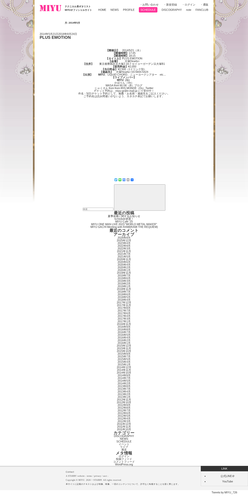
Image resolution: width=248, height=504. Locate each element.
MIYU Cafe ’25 (124, 221)
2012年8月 (124, 407)
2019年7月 (124, 275)
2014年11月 (124, 370)
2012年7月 (124, 410)
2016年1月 (124, 343)
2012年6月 (124, 413)
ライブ (124, 446)
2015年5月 (124, 359)
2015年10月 (124, 351)
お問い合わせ (150, 4)
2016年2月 (124, 340)
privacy (97, 476)
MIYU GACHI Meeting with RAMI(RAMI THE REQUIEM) (124, 227)
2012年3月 (124, 421)
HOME (102, 9)
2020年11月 (124, 259)
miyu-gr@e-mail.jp (126, 90)
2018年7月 (124, 291)
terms (89, 476)
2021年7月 (124, 254)
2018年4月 (124, 299)
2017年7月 (124, 310)
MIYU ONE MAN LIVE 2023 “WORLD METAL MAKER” (124, 224)
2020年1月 (124, 270)
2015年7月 (124, 356)
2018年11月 (124, 289)
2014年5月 (124, 380)
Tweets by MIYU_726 (224, 492)
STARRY (72, 476)
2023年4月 (124, 243)
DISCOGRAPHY (172, 9)
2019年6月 (124, 278)
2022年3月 (124, 248)
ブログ (138, 85)
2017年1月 (124, 321)
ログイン (190, 4)
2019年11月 (124, 272)
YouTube (227, 481)
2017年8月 (124, 307)
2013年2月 (124, 394)
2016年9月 (124, 326)
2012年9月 (124, 405)
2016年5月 (124, 334)
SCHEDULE (148, 9)
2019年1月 (124, 286)
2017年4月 (124, 316)
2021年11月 (124, 251)
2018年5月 (124, 297)
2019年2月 (124, 283)
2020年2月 (124, 267)
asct (105, 476)
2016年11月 (124, 324)
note (188, 9)
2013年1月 (124, 397)
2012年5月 (124, 415)
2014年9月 (124, 375)
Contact (70, 472)
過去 (124, 449)
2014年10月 (124, 372)
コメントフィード (124, 461)
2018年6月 (124, 294)
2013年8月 (124, 386)
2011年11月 (124, 426)
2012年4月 (124, 418)
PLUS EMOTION (55, 37)
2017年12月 (124, 302)
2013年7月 (124, 388)
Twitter (149, 88)
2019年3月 (124, 280)
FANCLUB (202, 9)
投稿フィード (124, 459)
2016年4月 (124, 337)
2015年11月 (124, 348)
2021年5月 (124, 256)
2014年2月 (124, 383)
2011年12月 (124, 424)
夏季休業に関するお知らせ (124, 216)
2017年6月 (124, 313)
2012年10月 (124, 402)
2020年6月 (124, 262)
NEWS (115, 9)
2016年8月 (124, 329)
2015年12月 (124, 345)
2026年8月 (124, 237)
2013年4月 (124, 391)
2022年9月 (124, 245)
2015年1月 (124, 364)
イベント (124, 444)
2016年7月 (124, 332)
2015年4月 (124, 361)
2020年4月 (124, 264)
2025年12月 (124, 240)
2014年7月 (124, 378)
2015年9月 (124, 353)
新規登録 (171, 4)
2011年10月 (124, 429)
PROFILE (129, 9)
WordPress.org (124, 464)
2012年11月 (124, 399)
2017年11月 (124, 305)
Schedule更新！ (124, 218)
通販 (205, 4)
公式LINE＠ (228, 476)
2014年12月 (124, 367)
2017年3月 (124, 318)
